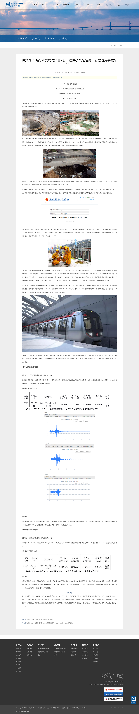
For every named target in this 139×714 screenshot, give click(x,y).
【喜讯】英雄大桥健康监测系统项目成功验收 (39, 619)
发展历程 (18, 661)
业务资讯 (36, 38)
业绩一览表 (74, 648)
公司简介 (18, 652)
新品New (29, 655)
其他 (39, 655)
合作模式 (73, 652)
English (127, 4)
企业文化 (18, 655)
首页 (114, 45)
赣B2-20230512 (25, 711)
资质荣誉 (18, 658)
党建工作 (18, 648)
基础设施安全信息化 (44, 648)
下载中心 (73, 655)
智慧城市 (29, 652)
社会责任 (18, 668)
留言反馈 (95, 652)
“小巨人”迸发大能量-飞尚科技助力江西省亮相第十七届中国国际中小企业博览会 (49, 623)
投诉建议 (95, 658)
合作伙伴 (18, 664)
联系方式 (95, 648)
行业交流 (63, 38)
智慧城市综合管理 (43, 652)
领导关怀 (18, 671)
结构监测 (29, 648)
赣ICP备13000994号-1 (73, 708)
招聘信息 (95, 655)
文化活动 (49, 38)
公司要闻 (23, 38)
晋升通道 (95, 661)
